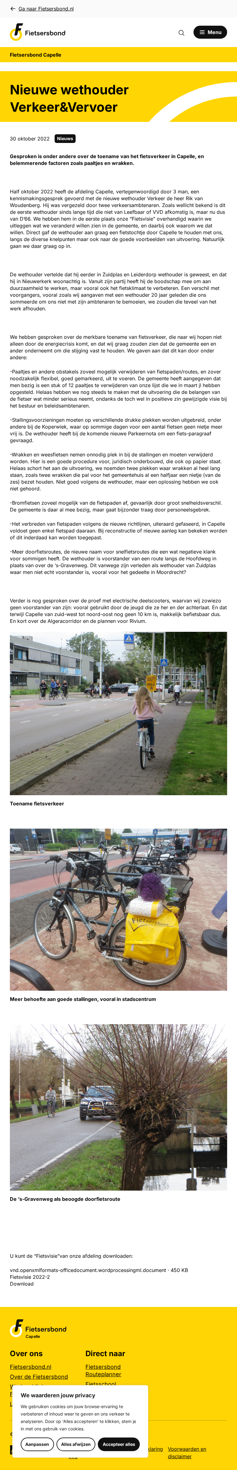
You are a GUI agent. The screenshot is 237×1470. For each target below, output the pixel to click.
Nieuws (65, 138)
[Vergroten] (219, 640)
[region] (80, 1421)
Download (22, 1284)
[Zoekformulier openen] (184, 32)
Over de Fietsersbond (39, 1376)
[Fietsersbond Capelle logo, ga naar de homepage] (37, 32)
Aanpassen (37, 1444)
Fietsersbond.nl (30, 1367)
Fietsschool (100, 1384)
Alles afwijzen (76, 1444)
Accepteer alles (119, 1444)
